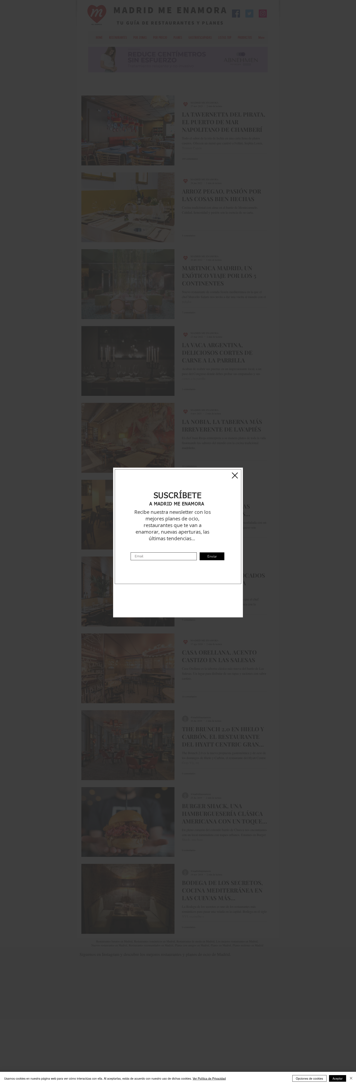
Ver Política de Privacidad (209, 1078)
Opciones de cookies (309, 1078)
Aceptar (338, 1078)
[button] (235, 475)
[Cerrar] (351, 1078)
